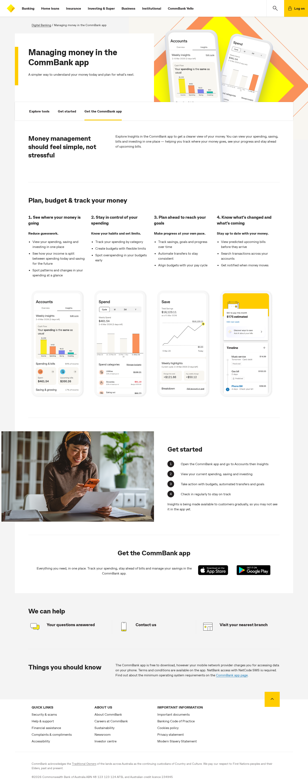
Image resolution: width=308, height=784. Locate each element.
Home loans (50, 8)
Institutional (151, 8)
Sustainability (104, 728)
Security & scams (44, 714)
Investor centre (105, 741)
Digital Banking (41, 25)
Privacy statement (170, 734)
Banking (28, 8)
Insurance (73, 8)
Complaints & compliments (52, 734)
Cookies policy (168, 728)
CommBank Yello (181, 8)
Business (128, 8)
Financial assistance (46, 728)
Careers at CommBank (111, 721)
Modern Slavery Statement (177, 741)
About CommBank (108, 714)
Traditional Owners (84, 763)
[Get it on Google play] (254, 570)
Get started (67, 111)
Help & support (43, 721)
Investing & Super (101, 8)
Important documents (173, 714)
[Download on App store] (215, 570)
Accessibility (41, 741)
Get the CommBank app (103, 111)
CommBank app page (232, 675)
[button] (275, 8)
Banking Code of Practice (176, 721)
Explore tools (39, 111)
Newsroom (102, 734)
